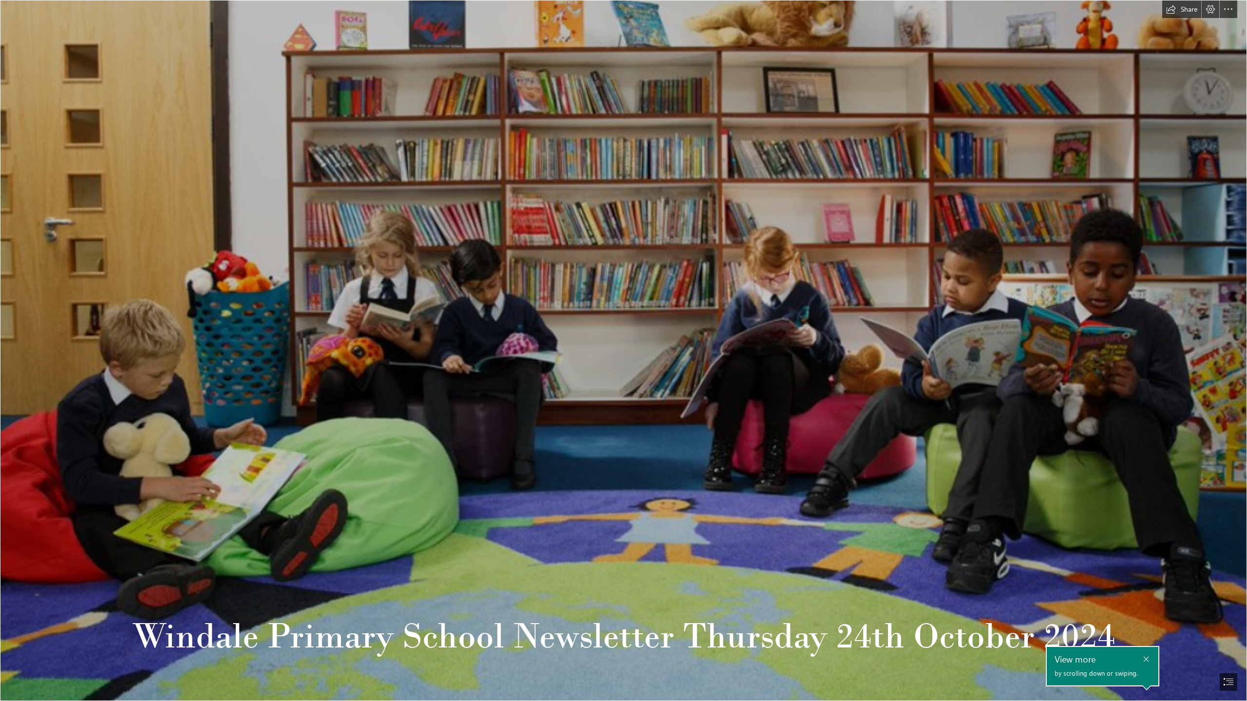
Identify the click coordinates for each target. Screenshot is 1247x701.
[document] (623, 350)
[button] (1181, 9)
